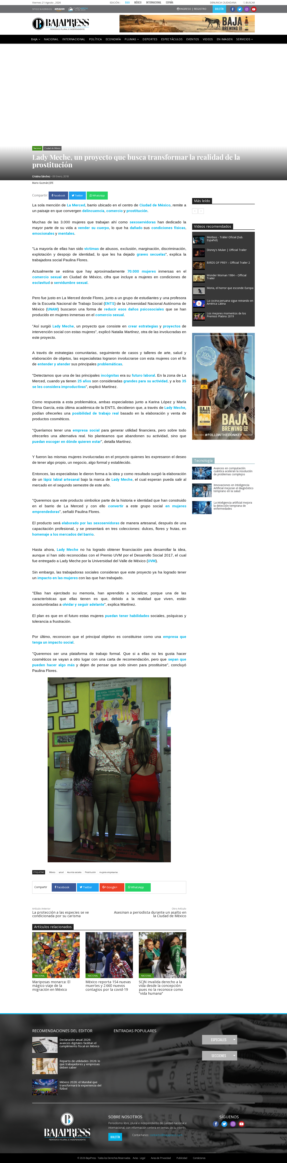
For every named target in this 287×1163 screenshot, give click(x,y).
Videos (208, 39)
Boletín (115, 1137)
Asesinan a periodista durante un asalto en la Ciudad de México (150, 914)
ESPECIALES (218, 1039)
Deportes (150, 39)
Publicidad (181, 1158)
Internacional (73, 39)
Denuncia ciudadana (223, 2)
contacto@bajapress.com (166, 1135)
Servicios (243, 39)
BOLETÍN (219, 9)
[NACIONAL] (66, 955)
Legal (139, 1158)
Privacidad (161, 1158)
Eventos (192, 39)
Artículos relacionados (53, 926)
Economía (113, 39)
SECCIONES (218, 1055)
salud (61, 872)
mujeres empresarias (108, 872)
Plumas (131, 39)
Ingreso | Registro (193, 9)
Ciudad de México (52, 148)
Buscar (250, 2)
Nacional (51, 39)
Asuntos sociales (74, 872)
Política (95, 39)
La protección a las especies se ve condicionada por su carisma (60, 914)
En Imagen (225, 39)
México (52, 872)
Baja (34, 39)
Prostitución (90, 872)
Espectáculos (172, 39)
